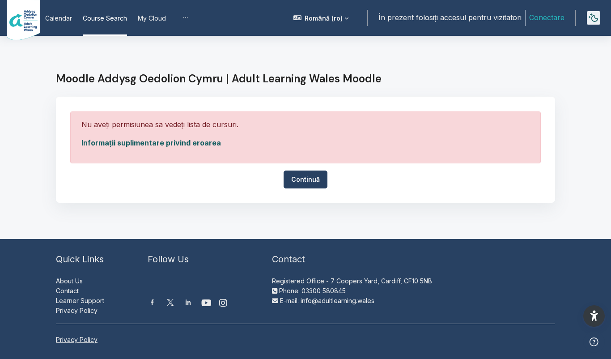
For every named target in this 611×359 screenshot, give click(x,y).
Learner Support (80, 300)
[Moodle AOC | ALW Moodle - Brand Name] (17, 18)
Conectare (546, 17)
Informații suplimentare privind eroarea (151, 142)
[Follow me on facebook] (152, 303)
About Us (69, 281)
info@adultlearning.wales (337, 300)
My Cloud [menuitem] (152, 18)
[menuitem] (185, 18)
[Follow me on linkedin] (188, 303)
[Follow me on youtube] (205, 304)
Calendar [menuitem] (58, 18)
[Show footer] (594, 342)
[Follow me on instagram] (223, 304)
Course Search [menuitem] (105, 18)
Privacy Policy (77, 310)
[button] (321, 18)
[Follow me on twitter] (170, 303)
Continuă (305, 179)
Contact (67, 291)
